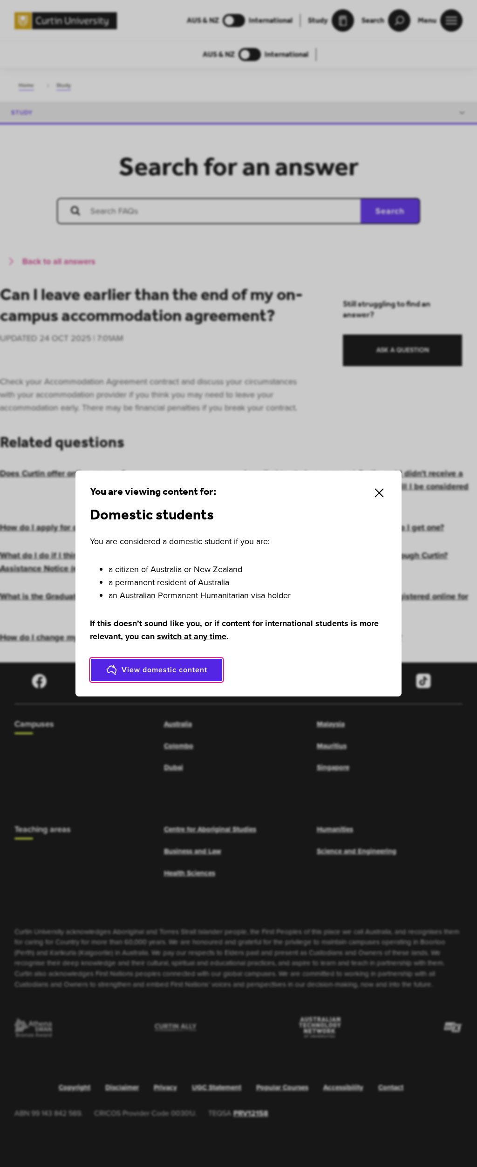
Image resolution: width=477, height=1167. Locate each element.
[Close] (379, 492)
